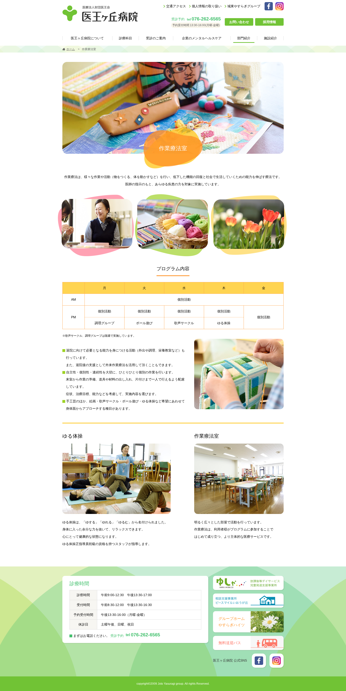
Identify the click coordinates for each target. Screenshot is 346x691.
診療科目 (125, 38)
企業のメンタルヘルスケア (201, 38)
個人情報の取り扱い (206, 6)
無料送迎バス (229, 643)
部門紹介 (243, 38)
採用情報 (269, 22)
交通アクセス (176, 6)
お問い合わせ (239, 22)
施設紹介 (270, 38)
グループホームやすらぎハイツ (231, 622)
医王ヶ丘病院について (87, 38)
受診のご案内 (156, 38)
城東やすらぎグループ (243, 6)
